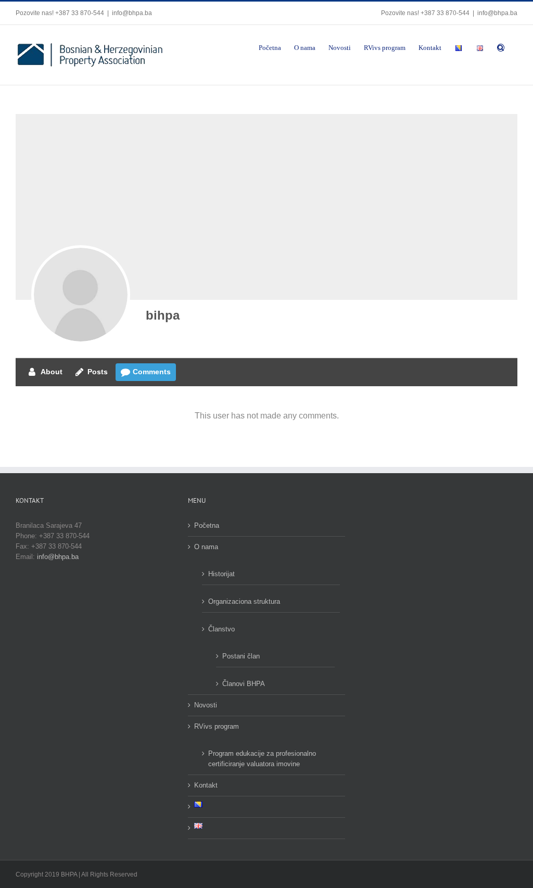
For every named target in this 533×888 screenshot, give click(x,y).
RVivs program (216, 726)
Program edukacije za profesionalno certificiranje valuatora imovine (262, 759)
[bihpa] (80, 294)
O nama (206, 547)
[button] (500, 47)
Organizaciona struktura (244, 601)
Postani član (241, 656)
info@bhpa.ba (132, 13)
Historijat (221, 574)
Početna (206, 525)
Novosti (205, 705)
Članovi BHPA (243, 684)
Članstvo (221, 629)
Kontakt (206, 785)
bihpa (163, 315)
